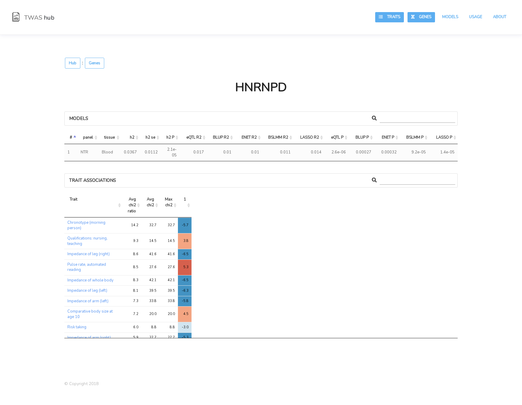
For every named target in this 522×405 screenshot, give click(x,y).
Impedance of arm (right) (89, 337)
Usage (475, 17)
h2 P (170, 137)
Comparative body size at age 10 (90, 314)
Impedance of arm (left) (87, 301)
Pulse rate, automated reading (86, 267)
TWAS (38, 18)
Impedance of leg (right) (88, 254)
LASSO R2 (309, 137)
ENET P (388, 137)
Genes (422, 17)
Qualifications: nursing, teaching (87, 241)
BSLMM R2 (278, 137)
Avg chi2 (151, 202)
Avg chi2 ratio (132, 205)
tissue (109, 137)
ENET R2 (249, 137)
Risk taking (76, 327)
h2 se (150, 137)
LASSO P (444, 137)
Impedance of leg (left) (87, 290)
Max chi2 (169, 202)
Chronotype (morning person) (86, 225)
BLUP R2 (221, 137)
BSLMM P (415, 137)
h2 (132, 137)
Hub (72, 63)
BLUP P (362, 137)
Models (450, 17)
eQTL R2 (193, 137)
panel (88, 137)
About (499, 17)
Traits (391, 17)
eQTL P (337, 137)
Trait (73, 199)
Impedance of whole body (90, 280)
